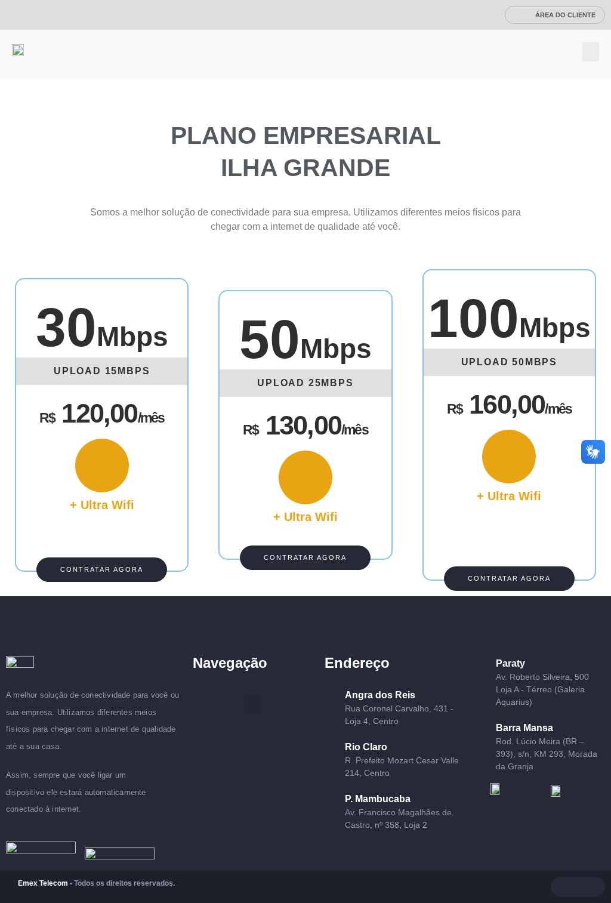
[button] (590, 51)
